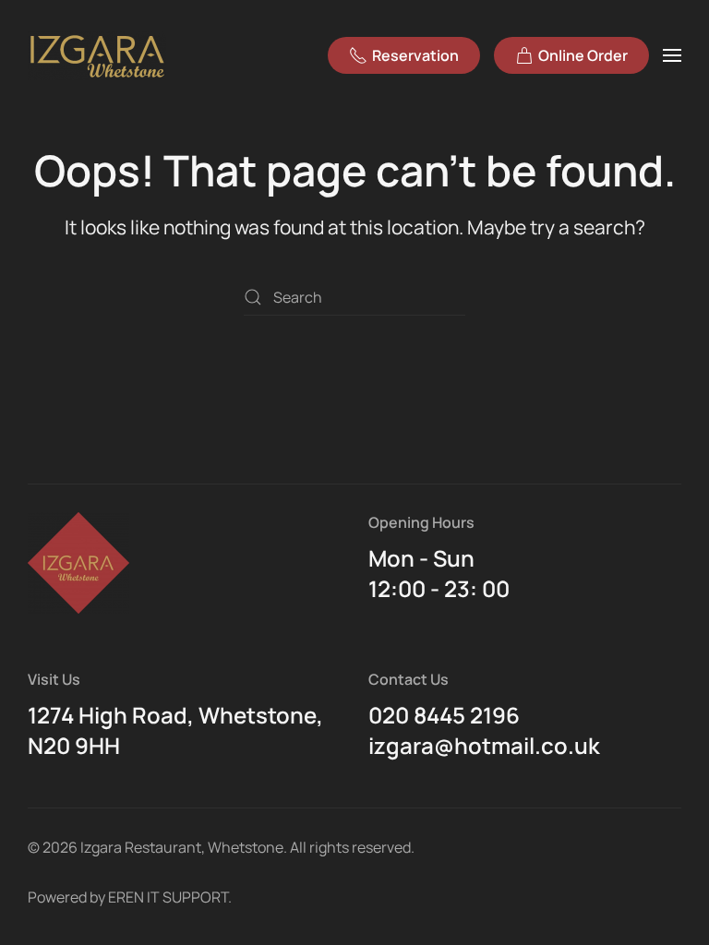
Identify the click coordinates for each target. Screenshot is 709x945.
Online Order (583, 55)
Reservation (415, 55)
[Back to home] (100, 55)
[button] (672, 55)
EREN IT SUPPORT (168, 897)
